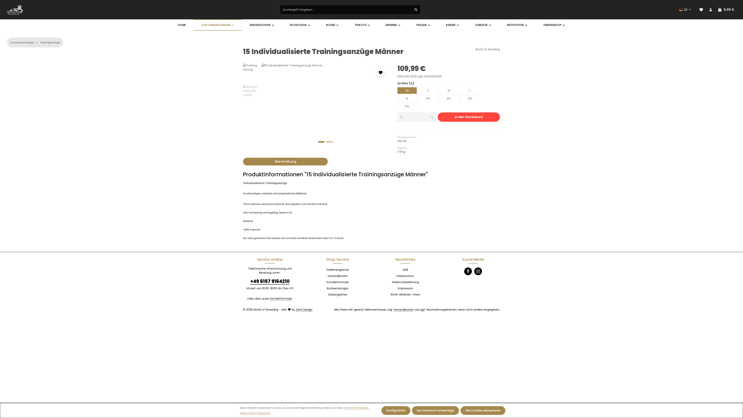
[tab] (285, 161)
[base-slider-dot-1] (321, 142)
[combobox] (346, 9)
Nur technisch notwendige (435, 410)
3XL (449, 98)
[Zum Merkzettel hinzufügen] (380, 72)
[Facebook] (468, 271)
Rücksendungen (337, 288)
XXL (428, 98)
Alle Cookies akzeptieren (483, 410)
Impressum (405, 288)
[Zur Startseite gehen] (15, 10)
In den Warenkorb (469, 117)
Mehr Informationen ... (357, 407)
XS (407, 91)
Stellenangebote (337, 270)
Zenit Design (304, 310)
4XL (469, 98)
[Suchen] (416, 9)
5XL (407, 106)
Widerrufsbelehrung (405, 282)
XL (407, 98)
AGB (405, 270)
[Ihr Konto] (710, 9)
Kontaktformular (281, 299)
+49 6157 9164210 (270, 281)
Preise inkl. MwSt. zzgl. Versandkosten (419, 76)
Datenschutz (405, 276)
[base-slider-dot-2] (329, 142)
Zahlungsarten (338, 294)
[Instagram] (478, 271)
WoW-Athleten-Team (405, 294)
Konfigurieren (396, 410)
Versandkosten (338, 276)
